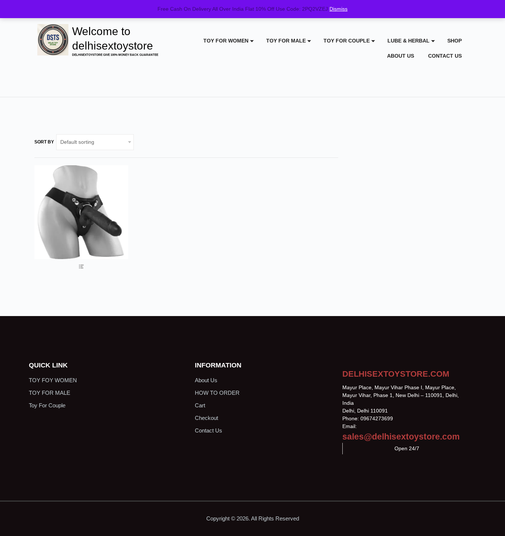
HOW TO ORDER (217, 393)
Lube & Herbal (408, 41)
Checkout (206, 418)
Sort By (44, 142)
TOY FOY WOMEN (53, 380)
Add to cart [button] (81, 235)
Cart (200, 405)
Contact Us (445, 56)
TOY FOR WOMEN (225, 41)
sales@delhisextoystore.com (401, 436)
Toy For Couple (346, 41)
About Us (400, 56)
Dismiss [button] (338, 9)
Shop (454, 41)
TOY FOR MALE (286, 41)
